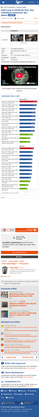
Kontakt (10, 409)
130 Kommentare (20, 252)
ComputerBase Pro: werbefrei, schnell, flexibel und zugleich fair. (20, 282)
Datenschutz (24, 411)
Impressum (4, 409)
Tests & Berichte (9, 7)
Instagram (19, 394)
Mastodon (30, 394)
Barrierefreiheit (16, 411)
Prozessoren (21, 7)
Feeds (5, 391)
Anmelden (31, 2)
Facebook (33, 391)
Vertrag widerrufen (27, 409)
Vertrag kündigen (5, 411)
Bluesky (23, 391)
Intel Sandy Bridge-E (9, 264)
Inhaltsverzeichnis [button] (12, 22)
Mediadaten (17, 409)
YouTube (11, 397)
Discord (13, 391)
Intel (22, 261)
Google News (7, 394)
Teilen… (20, 257)
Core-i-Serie (13, 261)
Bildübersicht (7, 276)
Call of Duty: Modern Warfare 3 (24, 230)
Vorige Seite (3, 230)
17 (12, 307)
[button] (37, 2)
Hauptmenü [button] (3, 2)
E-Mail (21, 267)
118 (12, 317)
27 (12, 298)
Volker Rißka (14, 268)
